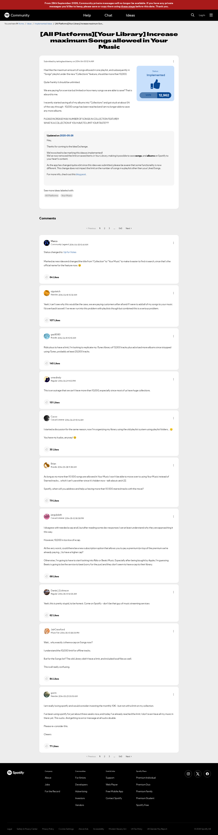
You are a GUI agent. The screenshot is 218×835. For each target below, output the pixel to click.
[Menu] (211, 15)
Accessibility (98, 829)
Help (87, 15)
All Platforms (51, 195)
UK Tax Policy (136, 829)
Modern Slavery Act (117, 829)
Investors (80, 798)
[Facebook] (207, 773)
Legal (9, 829)
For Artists (80, 777)
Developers (81, 784)
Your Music (66, 195)
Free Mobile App (114, 791)
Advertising (81, 791)
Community (20, 15)
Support (110, 777)
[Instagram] (188, 773)
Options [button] (173, 61)
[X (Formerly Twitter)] (197, 773)
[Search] (192, 15)
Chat (108, 15)
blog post (81, 174)
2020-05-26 (66, 135)
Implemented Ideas (43, 23)
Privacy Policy (48, 829)
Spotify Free (142, 805)
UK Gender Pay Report (157, 829)
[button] (148, 95)
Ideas (130, 15)
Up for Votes (69, 252)
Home (21, 23)
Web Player (112, 784)
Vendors (79, 805)
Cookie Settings (66, 829)
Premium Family (144, 791)
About (48, 777)
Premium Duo (143, 784)
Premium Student (145, 798)
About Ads (83, 829)
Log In (202, 15)
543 (120, 228)
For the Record (52, 791)
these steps (128, 6)
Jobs (47, 784)
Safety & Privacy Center (27, 829)
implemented (156, 75)
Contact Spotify (114, 798)
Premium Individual (146, 777)
